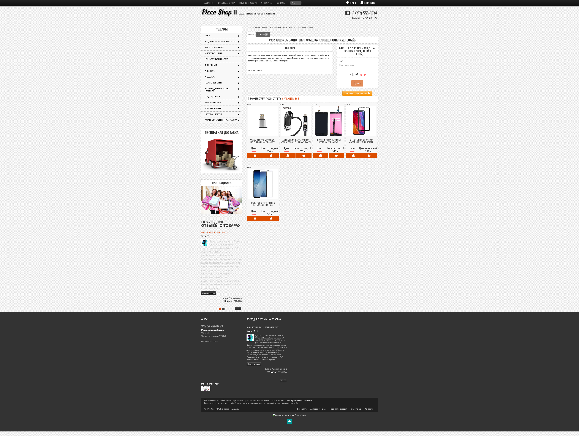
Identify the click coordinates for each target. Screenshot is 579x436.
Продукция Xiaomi (212, 97)
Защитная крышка (305, 27)
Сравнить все (290, 98)
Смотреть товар (208, 293)
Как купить (209, 3)
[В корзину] (271, 155)
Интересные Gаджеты (214, 53)
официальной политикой (301, 400)
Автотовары (210, 71)
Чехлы (258, 27)
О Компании (266, 3)
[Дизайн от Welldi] (289, 421)
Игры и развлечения (213, 108)
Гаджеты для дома (213, 83)
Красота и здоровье (213, 114)
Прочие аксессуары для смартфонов (221, 120)
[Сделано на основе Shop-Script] (289, 414)
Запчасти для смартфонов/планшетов (217, 90)
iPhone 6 (292, 27)
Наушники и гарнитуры (214, 47)
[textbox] (296, 3)
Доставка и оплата (226, 3)
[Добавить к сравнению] (255, 155)
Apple (285, 27)
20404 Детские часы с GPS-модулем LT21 (214, 232)
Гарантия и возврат (248, 3)
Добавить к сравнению (356, 93)
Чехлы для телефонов (271, 27)
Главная (250, 27)
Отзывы (262, 34)
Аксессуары (210, 77)
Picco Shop (219, 12)
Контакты (281, 3)
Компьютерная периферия (216, 59)
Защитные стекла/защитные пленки (220, 41)
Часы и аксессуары (213, 102)
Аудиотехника (211, 65)
